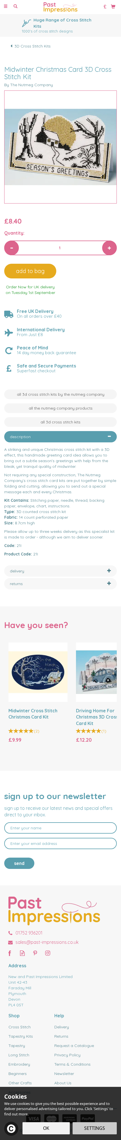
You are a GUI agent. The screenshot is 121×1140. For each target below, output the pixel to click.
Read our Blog (22, 953)
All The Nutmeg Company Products (61, 408)
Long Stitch (18, 1054)
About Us (62, 1082)
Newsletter (64, 1073)
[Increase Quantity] (109, 248)
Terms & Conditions (72, 1064)
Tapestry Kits (20, 1036)
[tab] (60, 436)
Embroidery (19, 1064)
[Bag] (113, 6)
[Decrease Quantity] (11, 248)
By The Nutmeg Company (28, 84)
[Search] (15, 6)
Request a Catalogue (74, 1045)
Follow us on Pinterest (35, 953)
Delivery (61, 1026)
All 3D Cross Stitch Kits (60, 422)
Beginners (17, 1073)
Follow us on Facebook (9, 953)
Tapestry (16, 1045)
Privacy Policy (67, 1054)
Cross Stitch (19, 1026)
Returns (61, 1036)
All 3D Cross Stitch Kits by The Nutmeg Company (60, 394)
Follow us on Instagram (47, 953)
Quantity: (14, 233)
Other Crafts (20, 1082)
